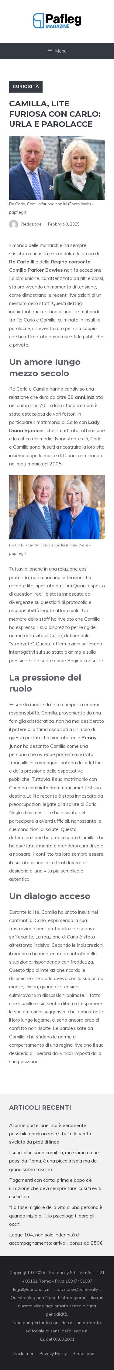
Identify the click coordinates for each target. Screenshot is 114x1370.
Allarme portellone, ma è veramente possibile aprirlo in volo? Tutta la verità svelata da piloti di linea (50, 1133)
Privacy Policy (53, 1353)
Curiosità (26, 86)
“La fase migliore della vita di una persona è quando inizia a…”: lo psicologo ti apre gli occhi (55, 1215)
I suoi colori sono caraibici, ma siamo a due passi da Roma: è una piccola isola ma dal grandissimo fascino (54, 1160)
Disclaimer (23, 1353)
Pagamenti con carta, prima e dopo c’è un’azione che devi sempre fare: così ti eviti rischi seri (55, 1188)
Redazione (83, 1353)
